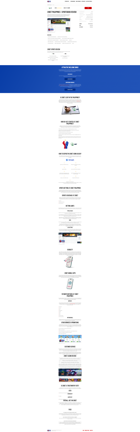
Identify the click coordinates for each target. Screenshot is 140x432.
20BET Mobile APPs (50, 41)
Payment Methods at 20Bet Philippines (60, 41)
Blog (83, 430)
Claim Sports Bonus (70, 89)
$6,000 (68, 8)
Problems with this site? (82, 21)
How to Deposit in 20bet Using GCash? (67, 38)
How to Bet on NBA (89, 1)
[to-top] (137, 431)
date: (80, 25)
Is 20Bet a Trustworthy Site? (66, 43)
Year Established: (81, 11)
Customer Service (50, 43)
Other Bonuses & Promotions (72, 41)
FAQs (73, 43)
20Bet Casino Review (58, 43)
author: (80, 23)
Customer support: (82, 14)
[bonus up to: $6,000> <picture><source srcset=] (50, 8)
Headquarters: (81, 13)
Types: (80, 17)
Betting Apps (83, 1)
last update (81, 27)
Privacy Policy (87, 430)
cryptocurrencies (72, 303)
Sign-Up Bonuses (78, 1)
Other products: (80, 19)
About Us (91, 430)
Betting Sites (67, 1)
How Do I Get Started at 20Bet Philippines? (54, 38)
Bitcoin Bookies (73, 1)
